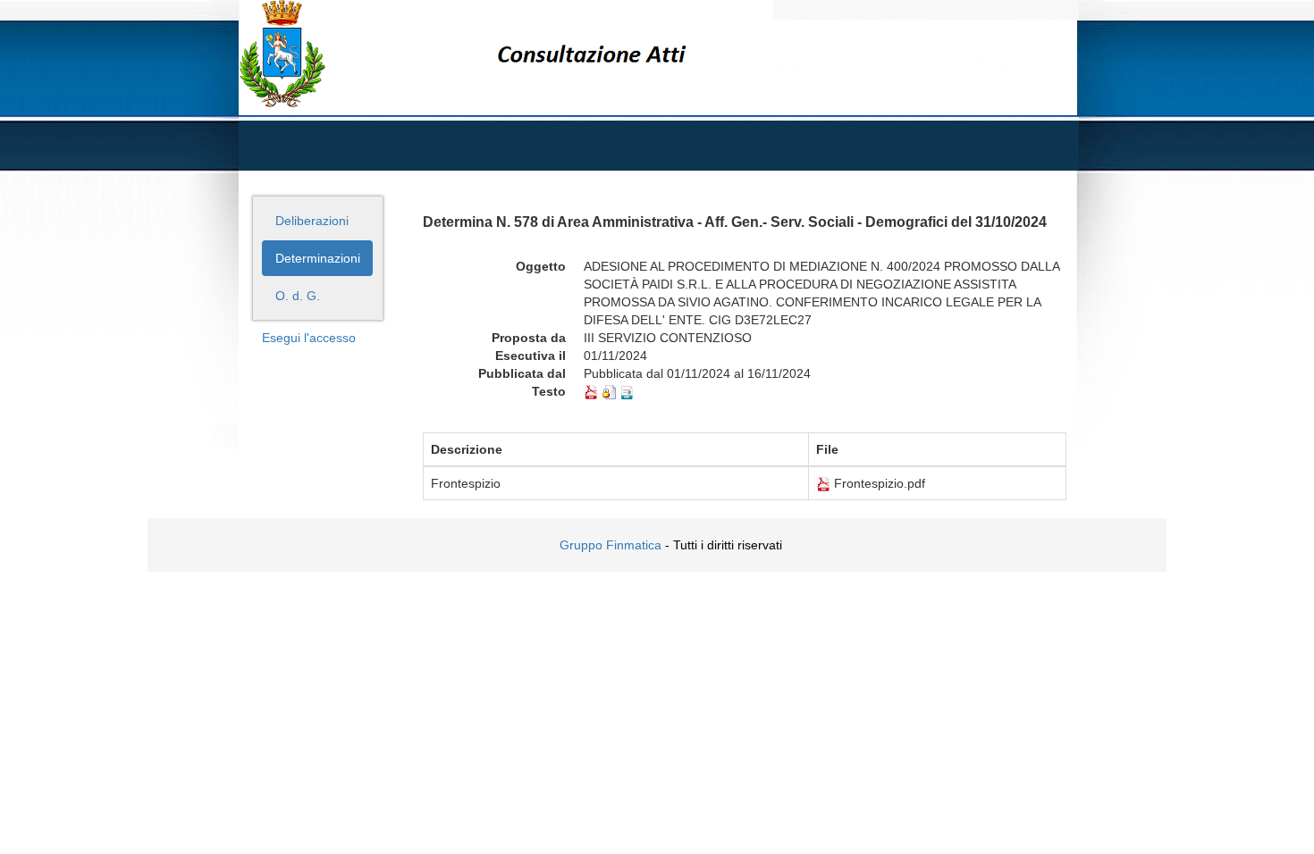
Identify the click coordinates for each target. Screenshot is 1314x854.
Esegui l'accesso (309, 338)
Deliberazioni (312, 221)
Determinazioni (317, 258)
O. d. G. (297, 296)
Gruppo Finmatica (610, 545)
